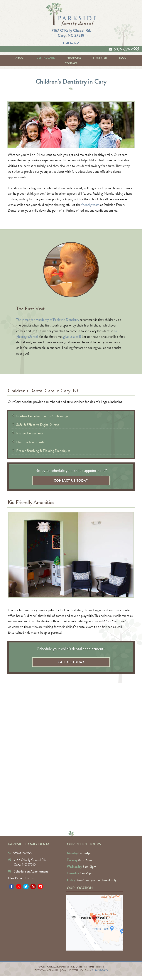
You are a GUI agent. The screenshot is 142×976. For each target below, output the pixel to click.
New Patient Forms (20, 877)
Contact (71, 63)
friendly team (90, 204)
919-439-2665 (126, 49)
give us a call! (72, 336)
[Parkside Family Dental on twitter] (26, 886)
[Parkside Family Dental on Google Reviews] (18, 886)
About (20, 58)
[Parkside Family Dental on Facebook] (11, 886)
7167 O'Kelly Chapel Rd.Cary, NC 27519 (71, 32)
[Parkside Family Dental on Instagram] (40, 886)
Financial (74, 58)
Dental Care (45, 58)
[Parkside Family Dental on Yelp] (33, 886)
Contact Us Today (71, 480)
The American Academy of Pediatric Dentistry (47, 319)
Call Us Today (71, 661)
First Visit (100, 58)
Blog (122, 58)
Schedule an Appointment (31, 871)
